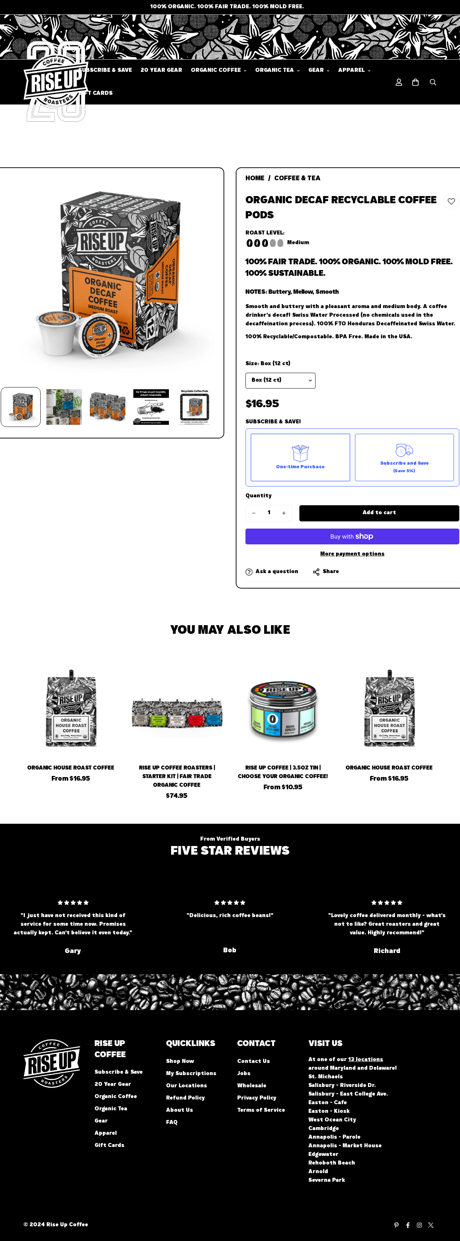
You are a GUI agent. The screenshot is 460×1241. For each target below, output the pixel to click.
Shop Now (180, 1062)
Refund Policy (185, 1098)
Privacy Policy (256, 1098)
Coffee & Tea (297, 179)
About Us (179, 1111)
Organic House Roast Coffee (70, 768)
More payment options (352, 554)
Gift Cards (95, 94)
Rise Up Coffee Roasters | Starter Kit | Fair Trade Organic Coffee (177, 777)
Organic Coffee (216, 71)
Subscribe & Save (105, 71)
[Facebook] (408, 1225)
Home (254, 179)
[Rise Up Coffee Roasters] (45, 82)
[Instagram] (419, 1225)
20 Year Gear (161, 71)
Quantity (258, 496)
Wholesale (251, 1086)
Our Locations (186, 1086)
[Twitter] (431, 1225)
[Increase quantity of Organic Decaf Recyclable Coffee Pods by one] (284, 513)
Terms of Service (261, 1111)
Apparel (351, 71)
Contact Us (253, 1062)
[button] (415, 82)
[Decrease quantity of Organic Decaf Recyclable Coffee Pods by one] (254, 513)
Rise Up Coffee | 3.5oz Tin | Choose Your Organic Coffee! (283, 773)
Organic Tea (274, 71)
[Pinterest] (396, 1225)
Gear (316, 71)
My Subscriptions (191, 1074)
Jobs (243, 1074)
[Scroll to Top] (446, 1202)
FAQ (172, 1123)
